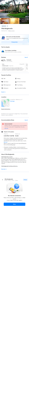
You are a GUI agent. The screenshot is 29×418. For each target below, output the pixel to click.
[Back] (2, 2)
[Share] (26, 2)
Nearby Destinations (5, 109)
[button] (5, 103)
